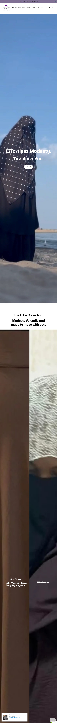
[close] (55, 1)
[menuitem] (41, 7)
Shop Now (28, 166)
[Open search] (46, 7)
